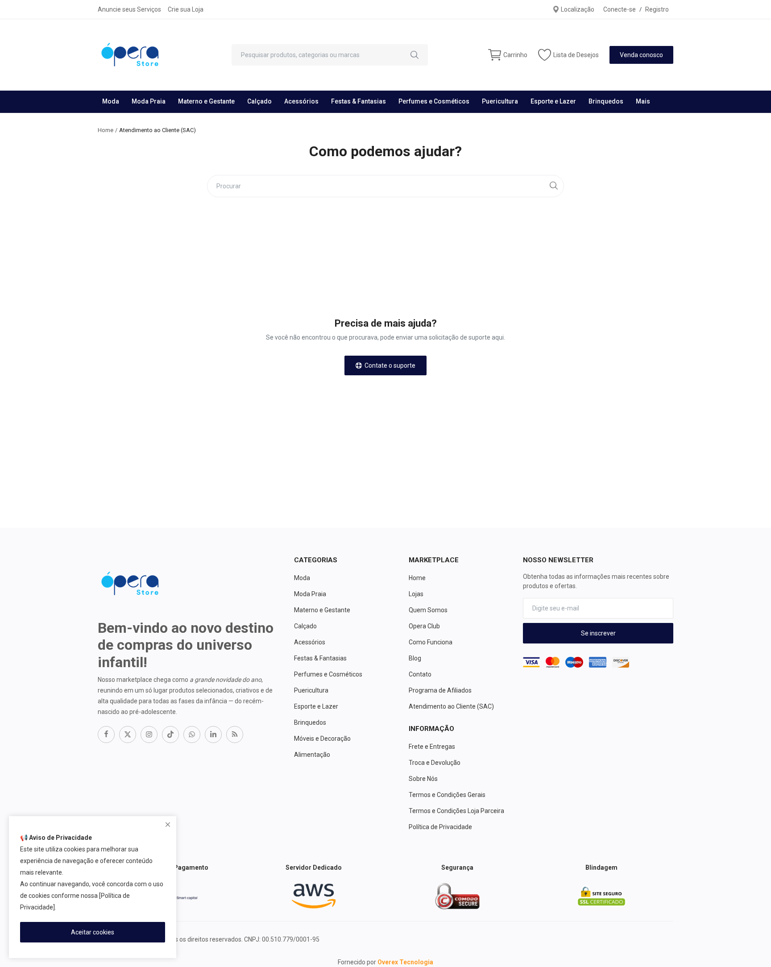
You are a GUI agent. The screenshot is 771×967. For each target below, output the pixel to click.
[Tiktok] (170, 734)
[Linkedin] (213, 734)
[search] (414, 55)
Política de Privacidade (440, 826)
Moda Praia (149, 101)
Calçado (259, 101)
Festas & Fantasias (358, 101)
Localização (577, 9)
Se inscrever (598, 633)
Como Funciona (430, 642)
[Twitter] (127, 734)
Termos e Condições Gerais (447, 794)
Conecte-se (619, 9)
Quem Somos (428, 610)
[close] (168, 825)
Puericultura (500, 101)
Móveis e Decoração (322, 738)
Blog (415, 658)
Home (105, 130)
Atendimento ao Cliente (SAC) (451, 706)
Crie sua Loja (185, 9)
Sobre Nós (423, 778)
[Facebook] (106, 734)
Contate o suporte (388, 365)
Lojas (416, 594)
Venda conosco (641, 54)
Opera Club (424, 626)
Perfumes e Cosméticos (433, 101)
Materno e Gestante (206, 101)
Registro (657, 9)
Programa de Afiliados (440, 690)
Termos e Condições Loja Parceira (456, 810)
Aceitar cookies (92, 932)
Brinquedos (606, 101)
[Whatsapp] (191, 734)
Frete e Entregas (432, 746)
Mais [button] (643, 101)
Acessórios (301, 101)
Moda (110, 101)
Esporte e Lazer (553, 101)
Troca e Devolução (434, 762)
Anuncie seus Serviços (129, 9)
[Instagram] (149, 734)
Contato (420, 674)
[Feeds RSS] (234, 734)
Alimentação (312, 754)
